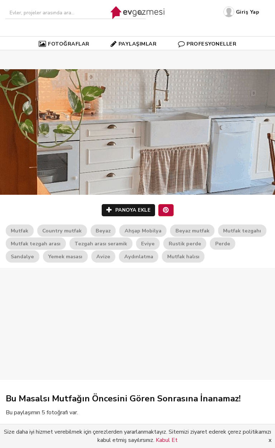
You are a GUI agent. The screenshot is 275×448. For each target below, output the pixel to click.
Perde (222, 243)
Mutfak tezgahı (242, 230)
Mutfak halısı (183, 256)
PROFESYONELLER (211, 43)
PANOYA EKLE (132, 210)
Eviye (148, 243)
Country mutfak (62, 230)
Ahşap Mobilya (143, 230)
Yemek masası (65, 256)
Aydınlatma (138, 256)
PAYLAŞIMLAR (138, 43)
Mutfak (19, 230)
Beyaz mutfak (192, 230)
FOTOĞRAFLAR (69, 43)
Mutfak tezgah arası (36, 243)
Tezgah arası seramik (100, 243)
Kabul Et (167, 440)
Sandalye (22, 256)
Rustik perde (185, 243)
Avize (103, 256)
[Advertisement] (137, 324)
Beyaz (103, 230)
